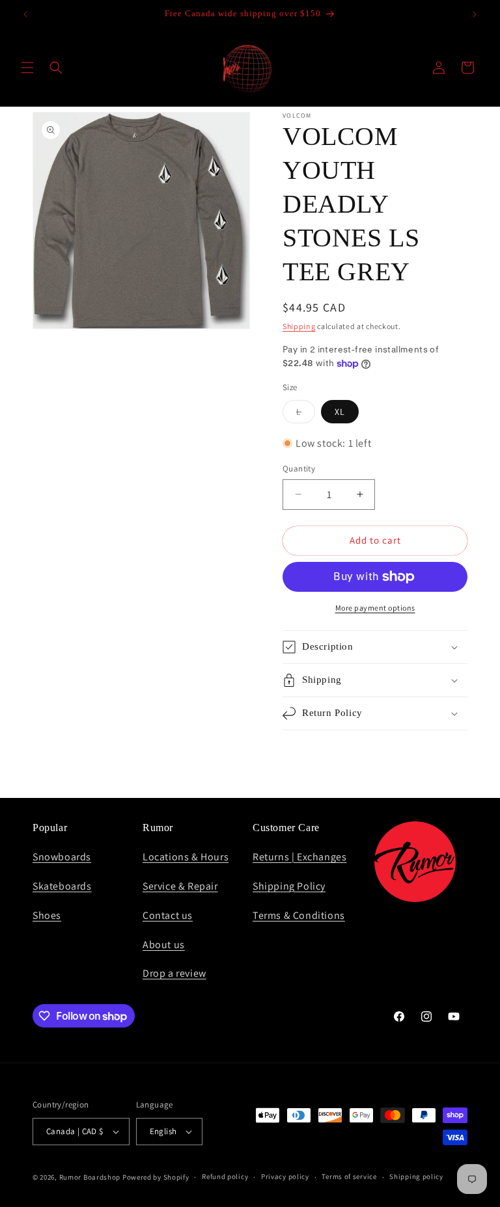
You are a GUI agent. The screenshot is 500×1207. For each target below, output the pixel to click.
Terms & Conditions (299, 915)
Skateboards (62, 886)
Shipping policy (416, 1176)
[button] (27, 67)
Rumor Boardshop (90, 1177)
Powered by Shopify (155, 1177)
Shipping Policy (289, 886)
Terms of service (349, 1176)
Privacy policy (285, 1176)
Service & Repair (180, 886)
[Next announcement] (474, 14)
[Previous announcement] (25, 14)
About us (164, 944)
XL (340, 412)
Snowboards (62, 857)
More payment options (375, 608)
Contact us (168, 915)
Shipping (299, 326)
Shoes (47, 915)
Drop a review (174, 973)
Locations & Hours (186, 857)
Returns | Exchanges (299, 857)
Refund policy (225, 1176)
